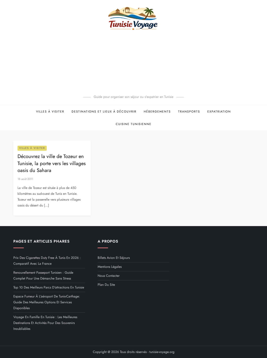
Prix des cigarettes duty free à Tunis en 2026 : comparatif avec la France (47, 260)
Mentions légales (110, 266)
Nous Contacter (109, 275)
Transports (189, 111)
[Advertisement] (133, 62)
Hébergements (157, 111)
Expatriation (219, 111)
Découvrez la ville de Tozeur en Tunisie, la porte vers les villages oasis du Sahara (52, 163)
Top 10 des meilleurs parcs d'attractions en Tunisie (48, 287)
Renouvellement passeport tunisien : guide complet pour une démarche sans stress (43, 275)
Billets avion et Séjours (114, 257)
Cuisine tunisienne (133, 124)
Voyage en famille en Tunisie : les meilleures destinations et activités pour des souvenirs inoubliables (45, 323)
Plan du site (106, 284)
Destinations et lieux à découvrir (104, 111)
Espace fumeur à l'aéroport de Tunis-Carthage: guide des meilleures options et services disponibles (46, 302)
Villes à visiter (50, 111)
